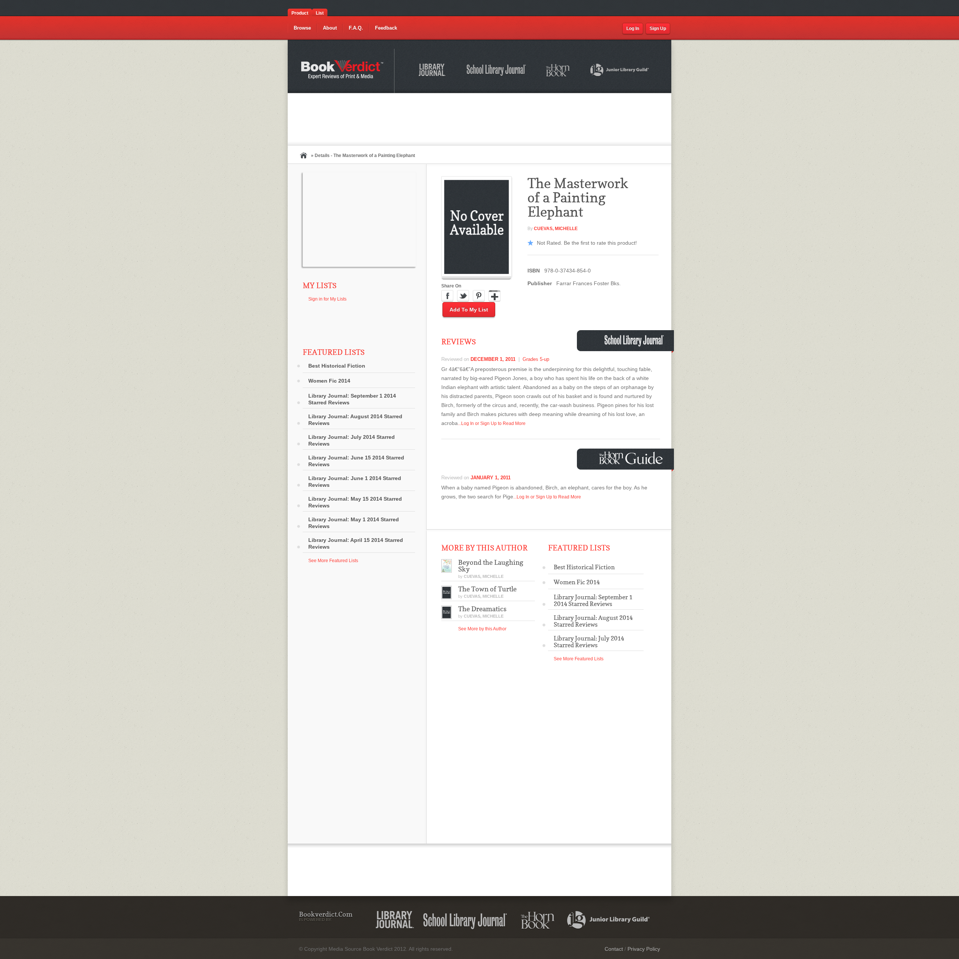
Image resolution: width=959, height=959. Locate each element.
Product (299, 13)
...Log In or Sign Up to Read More (492, 423)
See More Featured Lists (333, 560)
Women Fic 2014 (329, 381)
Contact (614, 949)
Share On (451, 286)
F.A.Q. (356, 28)
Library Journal (395, 920)
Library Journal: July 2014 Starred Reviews (351, 440)
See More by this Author (482, 628)
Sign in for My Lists (327, 299)
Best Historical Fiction (336, 366)
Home (303, 155)
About (330, 28)
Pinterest (479, 296)
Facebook (447, 296)
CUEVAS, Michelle (556, 228)
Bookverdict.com (343, 71)
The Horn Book (558, 71)
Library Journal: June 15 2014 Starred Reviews (356, 461)
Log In (632, 28)
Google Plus (494, 296)
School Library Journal (497, 71)
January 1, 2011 (491, 477)
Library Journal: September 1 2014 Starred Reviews (352, 399)
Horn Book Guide (632, 458)
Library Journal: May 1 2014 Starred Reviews (353, 522)
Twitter (463, 296)
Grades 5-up (536, 359)
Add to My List (469, 310)
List (320, 13)
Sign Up (658, 28)
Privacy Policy (643, 949)
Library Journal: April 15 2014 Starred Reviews (355, 543)
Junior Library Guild (620, 71)
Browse (302, 28)
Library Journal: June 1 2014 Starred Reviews (354, 481)
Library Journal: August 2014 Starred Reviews (355, 419)
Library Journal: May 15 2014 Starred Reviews (355, 502)
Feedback (386, 28)
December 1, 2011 (493, 359)
